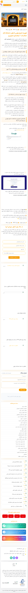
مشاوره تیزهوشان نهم (22, 313)
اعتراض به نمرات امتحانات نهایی (19, 366)
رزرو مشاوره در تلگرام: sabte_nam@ (17, 551)
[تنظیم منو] (26, 5)
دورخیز (25, 9)
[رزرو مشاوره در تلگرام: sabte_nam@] (25, 551)
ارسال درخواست (13, 257)
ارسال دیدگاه (22, 390)
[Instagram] (17, 558)
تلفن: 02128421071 (20, 549)
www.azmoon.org (20, 130)
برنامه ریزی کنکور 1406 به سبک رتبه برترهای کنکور (16, 339)
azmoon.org (4, 57)
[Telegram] (14, 558)
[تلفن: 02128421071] (25, 548)
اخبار (22, 9)
